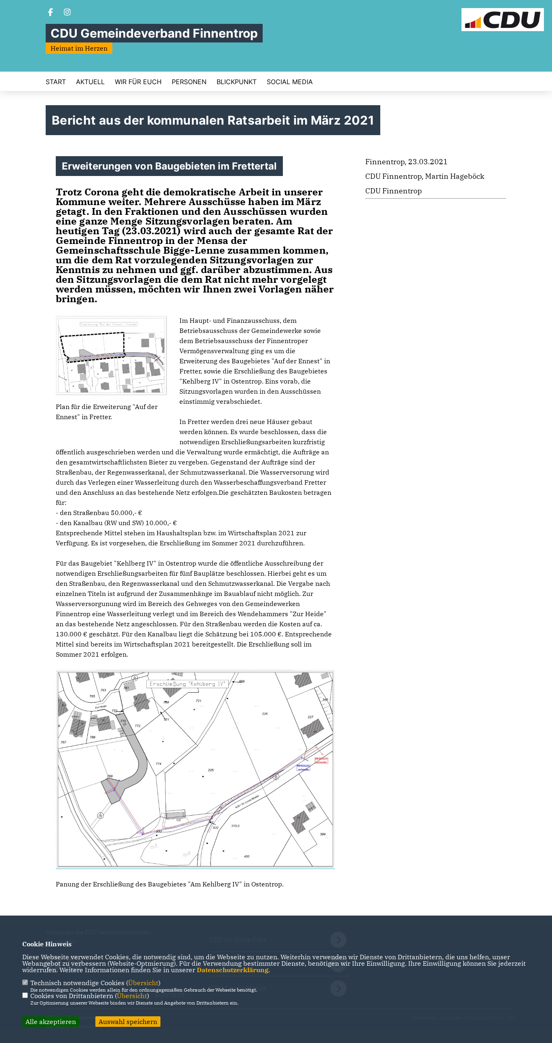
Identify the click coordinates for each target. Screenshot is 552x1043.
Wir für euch (138, 81)
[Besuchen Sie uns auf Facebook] (50, 13)
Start (56, 81)
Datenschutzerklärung (232, 970)
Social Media (290, 81)
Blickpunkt (237, 81)
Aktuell (90, 81)
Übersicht (143, 983)
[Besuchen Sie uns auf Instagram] (67, 13)
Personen (189, 81)
